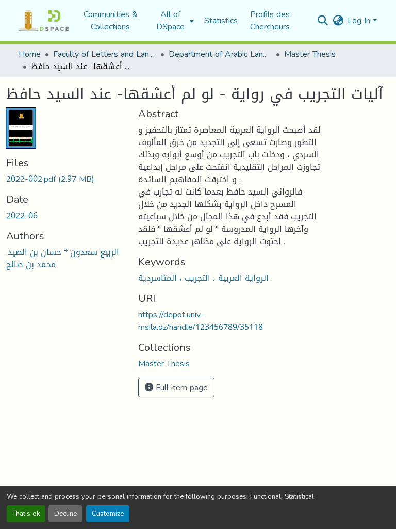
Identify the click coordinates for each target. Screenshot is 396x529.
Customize (108, 513)
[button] (44, 20)
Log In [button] (360, 20)
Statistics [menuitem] (221, 20)
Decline (65, 513)
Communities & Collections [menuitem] (111, 20)
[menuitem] (173, 20)
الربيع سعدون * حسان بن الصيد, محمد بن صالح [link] (62, 258)
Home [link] (30, 54)
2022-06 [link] (22, 215)
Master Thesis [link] (310, 54)
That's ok (26, 513)
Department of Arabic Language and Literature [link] (220, 54)
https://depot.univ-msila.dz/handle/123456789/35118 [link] (200, 321)
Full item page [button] (180, 387)
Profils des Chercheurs (270, 20)
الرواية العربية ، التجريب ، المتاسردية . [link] (205, 278)
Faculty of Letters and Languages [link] (104, 54)
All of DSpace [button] (170, 20)
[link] (66, 179)
